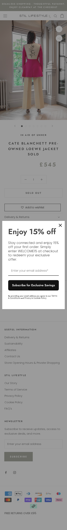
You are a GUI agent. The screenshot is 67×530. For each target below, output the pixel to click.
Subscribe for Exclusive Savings (33, 285)
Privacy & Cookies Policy (35, 298)
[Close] (60, 225)
